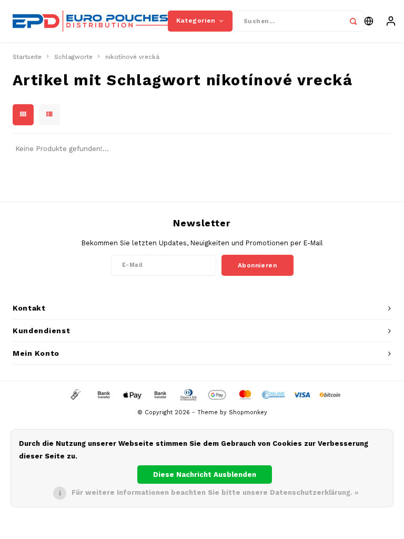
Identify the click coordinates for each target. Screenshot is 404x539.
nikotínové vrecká (132, 57)
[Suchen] (353, 21)
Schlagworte (73, 57)
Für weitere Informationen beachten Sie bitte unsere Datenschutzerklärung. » (215, 492)
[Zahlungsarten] (75, 394)
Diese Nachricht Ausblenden (204, 474)
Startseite (27, 57)
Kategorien (196, 20)
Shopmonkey (248, 412)
